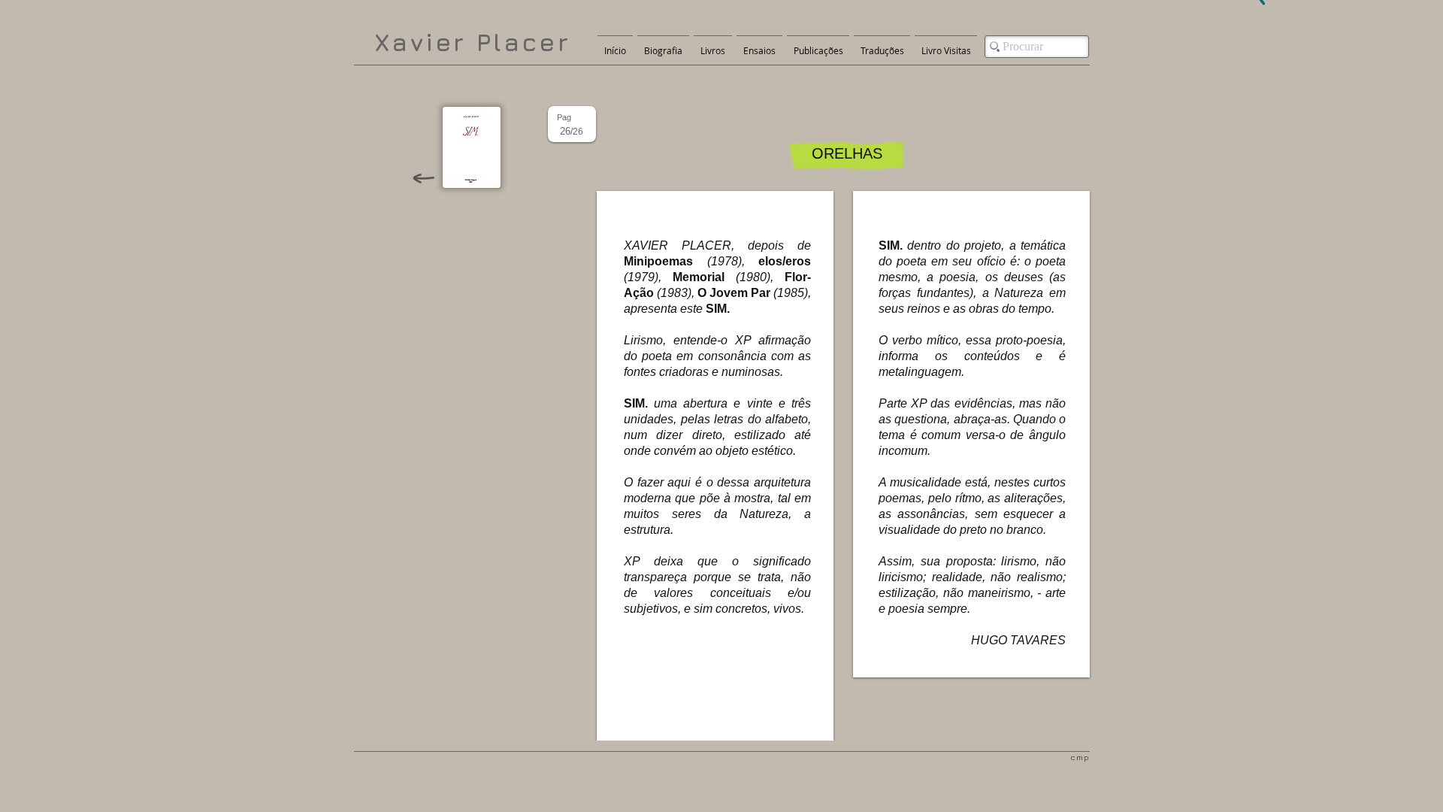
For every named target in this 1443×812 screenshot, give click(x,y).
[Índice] (471, 147)
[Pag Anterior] (422, 178)
